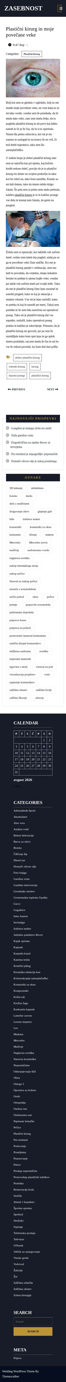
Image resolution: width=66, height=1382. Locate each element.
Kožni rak (19, 997)
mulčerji (14, 550)
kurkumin (15, 534)
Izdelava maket (22, 928)
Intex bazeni (21, 916)
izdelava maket (31, 519)
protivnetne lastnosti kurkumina (28, 635)
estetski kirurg (17, 366)
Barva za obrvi (22, 841)
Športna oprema (23, 1208)
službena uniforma (20, 651)
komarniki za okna (40, 527)
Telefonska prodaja (24, 1233)
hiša (12, 519)
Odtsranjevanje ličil (25, 1071)
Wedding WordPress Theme (18, 1371)
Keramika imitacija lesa (27, 972)
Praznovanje (21, 1158)
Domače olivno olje (25, 866)
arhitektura (37, 488)
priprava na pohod (20, 627)
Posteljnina (20, 1152)
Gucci (17, 903)
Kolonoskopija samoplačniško (31, 978)
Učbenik (18, 1245)
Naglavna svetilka (24, 1052)
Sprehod (18, 1214)
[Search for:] (33, 1321)
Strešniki (18, 1220)
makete (49, 534)
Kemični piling (22, 965)
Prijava (17, 1358)
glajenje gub (45, 511)
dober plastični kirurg (27, 357)
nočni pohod (17, 596)
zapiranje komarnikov (22, 682)
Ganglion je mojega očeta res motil (31, 428)
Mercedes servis (38, 542)
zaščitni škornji (18, 697)
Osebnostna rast (23, 1115)
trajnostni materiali (20, 658)
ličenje (33, 534)
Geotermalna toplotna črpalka (30, 897)
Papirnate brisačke (24, 1121)
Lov (16, 1028)
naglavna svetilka (20, 558)
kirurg (35, 366)
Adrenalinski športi (24, 810)
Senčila (18, 1195)
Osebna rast (20, 1108)
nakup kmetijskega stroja (24, 565)
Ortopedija (20, 1102)
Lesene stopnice (23, 1021)
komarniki (15, 527)
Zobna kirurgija (22, 1295)
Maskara (18, 1034)
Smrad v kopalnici (24, 1202)
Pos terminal (21, 1139)
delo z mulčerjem (19, 503)
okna (35, 596)
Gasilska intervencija (25, 885)
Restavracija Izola (24, 1189)
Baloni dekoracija (24, 835)
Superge (18, 1226)
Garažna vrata (22, 878)
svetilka (43, 651)
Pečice (17, 1127)
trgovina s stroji (18, 666)
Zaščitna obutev (23, 1289)
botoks (13, 495)
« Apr (17, 786)
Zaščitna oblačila (23, 1282)
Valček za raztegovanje (27, 1251)
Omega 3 (19, 1084)
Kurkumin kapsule (24, 1009)
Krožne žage (21, 1003)
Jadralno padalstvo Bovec (28, 934)
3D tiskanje (16, 488)
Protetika (19, 1183)
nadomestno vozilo (38, 550)
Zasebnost (23, 8)
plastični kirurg (23, 194)
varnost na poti (44, 666)
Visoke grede (21, 1257)
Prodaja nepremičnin (25, 1170)
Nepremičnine (22, 1065)
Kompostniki (21, 990)
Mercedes (15, 542)
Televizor (19, 1239)
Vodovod (19, 1264)
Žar (15, 1276)
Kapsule (18, 947)
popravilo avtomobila (38, 604)
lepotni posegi (17, 375)
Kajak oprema (22, 941)
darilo (29, 495)
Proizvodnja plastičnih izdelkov (32, 1177)
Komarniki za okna (25, 984)
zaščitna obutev (18, 690)
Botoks (18, 847)
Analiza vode (21, 829)
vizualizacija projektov (23, 674)
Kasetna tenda (22, 959)
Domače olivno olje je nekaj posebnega (34, 461)
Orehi (17, 1096)
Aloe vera (19, 823)
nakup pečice (17, 573)
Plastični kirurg (32, 54)
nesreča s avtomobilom (23, 589)
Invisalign (19, 922)
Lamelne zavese (23, 1015)
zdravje (39, 697)
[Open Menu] (60, 8)
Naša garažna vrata (22, 435)
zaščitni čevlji (44, 690)
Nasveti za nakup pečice (23, 581)
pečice (50, 596)
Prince (17, 1164)
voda (47, 674)
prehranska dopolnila (22, 612)
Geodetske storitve (24, 891)
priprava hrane (18, 620)
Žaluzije (18, 1270)
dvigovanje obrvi (19, 511)
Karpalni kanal (22, 953)
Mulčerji (18, 1046)
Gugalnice (19, 910)
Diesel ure (19, 860)
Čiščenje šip (20, 854)
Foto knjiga (20, 872)
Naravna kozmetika (25, 1059)
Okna (17, 1077)
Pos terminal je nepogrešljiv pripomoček (34, 454)
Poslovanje (20, 1146)
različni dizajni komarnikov (25, 643)
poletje (13, 604)
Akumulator (20, 816)
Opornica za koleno (25, 1090)
